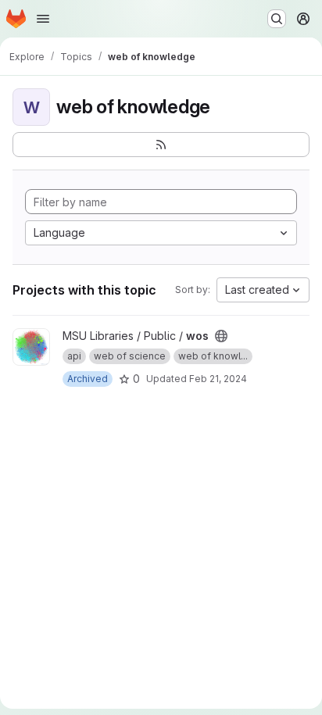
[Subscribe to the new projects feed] (161, 144)
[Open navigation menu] (42, 18)
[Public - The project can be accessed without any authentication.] (221, 336)
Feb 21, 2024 (218, 378)
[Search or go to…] (276, 18)
